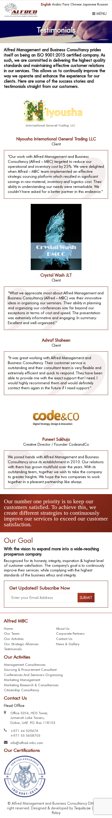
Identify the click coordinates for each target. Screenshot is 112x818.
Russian (102, 4)
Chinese (76, 4)
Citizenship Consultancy (21, 690)
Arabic (56, 4)
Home (8, 628)
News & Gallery (67, 644)
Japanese (89, 4)
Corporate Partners (70, 633)
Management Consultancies (24, 664)
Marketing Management (22, 680)
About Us (62, 628)
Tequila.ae (82, 808)
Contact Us (64, 639)
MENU (101, 14)
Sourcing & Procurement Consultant (30, 669)
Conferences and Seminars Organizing (33, 675)
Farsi (66, 4)
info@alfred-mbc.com (26, 743)
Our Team (12, 633)
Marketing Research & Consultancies (31, 685)
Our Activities (13, 639)
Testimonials (13, 649)
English (46, 4)
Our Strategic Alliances (21, 644)
